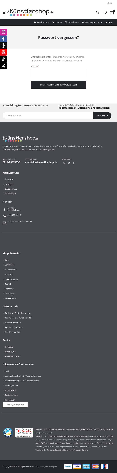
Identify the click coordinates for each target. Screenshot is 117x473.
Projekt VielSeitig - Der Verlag (17, 313)
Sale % (58, 22)
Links (109, 3)
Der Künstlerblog (12, 332)
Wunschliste (10, 193)
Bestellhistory (11, 189)
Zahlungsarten (11, 385)
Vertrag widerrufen (15, 404)
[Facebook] (74, 163)
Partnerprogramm (93, 22)
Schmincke (10, 264)
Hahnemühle (11, 269)
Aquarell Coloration (13, 327)
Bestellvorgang (11, 395)
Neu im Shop (43, 22)
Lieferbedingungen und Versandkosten (22, 380)
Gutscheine (73, 22)
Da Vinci (8, 274)
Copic (7, 260)
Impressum (10, 400)
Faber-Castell (11, 298)
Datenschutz (10, 390)
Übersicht (9, 179)
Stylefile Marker (12, 279)
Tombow (9, 288)
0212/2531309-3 (14, 215)
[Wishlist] (105, 12)
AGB (7, 371)
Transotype (10, 293)
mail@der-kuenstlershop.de (19, 221)
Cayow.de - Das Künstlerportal (18, 317)
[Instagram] (64, 163)
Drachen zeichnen (13, 322)
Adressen (9, 184)
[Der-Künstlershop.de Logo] (30, 12)
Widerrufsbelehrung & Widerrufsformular (23, 376)
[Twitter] (69, 163)
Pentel (8, 284)
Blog (110, 22)
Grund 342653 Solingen (14, 209)
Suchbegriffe (10, 351)
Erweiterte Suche (12, 356)
